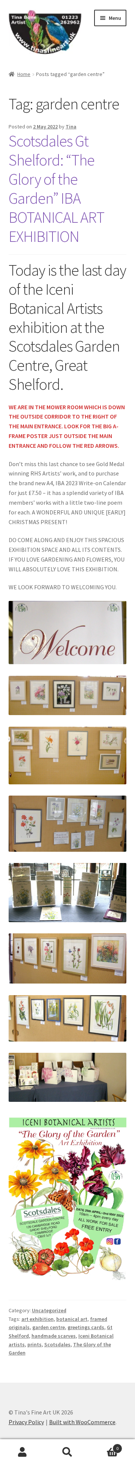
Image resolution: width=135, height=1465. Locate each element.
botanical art (71, 1319)
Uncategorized (49, 1310)
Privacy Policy (26, 1422)
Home (23, 74)
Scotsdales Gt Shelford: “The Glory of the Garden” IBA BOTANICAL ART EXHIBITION (56, 188)
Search (67, 1452)
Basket (104, 1445)
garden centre (48, 1327)
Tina (71, 126)
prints (34, 1344)
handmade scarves (54, 1335)
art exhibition (37, 1319)
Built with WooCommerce (82, 1422)
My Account (22, 1452)
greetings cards (86, 1327)
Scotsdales (57, 1344)
